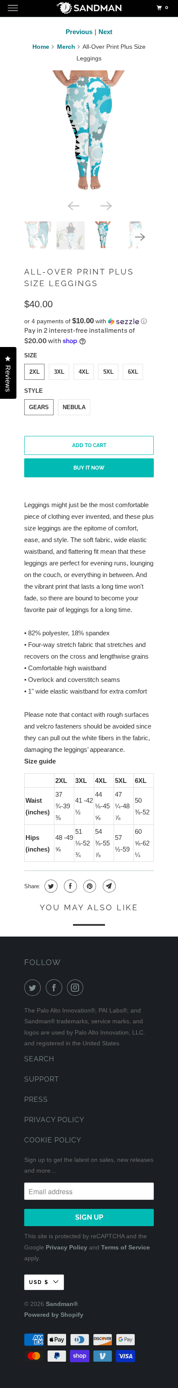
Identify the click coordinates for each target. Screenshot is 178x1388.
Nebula (74, 407)
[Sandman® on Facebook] (56, 987)
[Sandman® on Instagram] (77, 987)
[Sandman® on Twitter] (34, 987)
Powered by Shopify (53, 1314)
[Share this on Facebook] (69, 886)
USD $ (39, 1282)
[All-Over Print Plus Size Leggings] (89, 133)
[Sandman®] (89, 9)
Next (105, 31)
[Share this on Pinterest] (88, 886)
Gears (39, 407)
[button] (89, 321)
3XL (59, 372)
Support (41, 1079)
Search (39, 1059)
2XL (34, 372)
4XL (84, 372)
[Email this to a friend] (108, 886)
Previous (79, 31)
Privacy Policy (54, 1120)
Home (40, 46)
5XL (108, 372)
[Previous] (72, 205)
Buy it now (89, 468)
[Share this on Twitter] (49, 886)
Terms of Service (125, 1247)
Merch (66, 46)
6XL (133, 372)
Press (36, 1099)
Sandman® (62, 1303)
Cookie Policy (52, 1140)
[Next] (105, 205)
